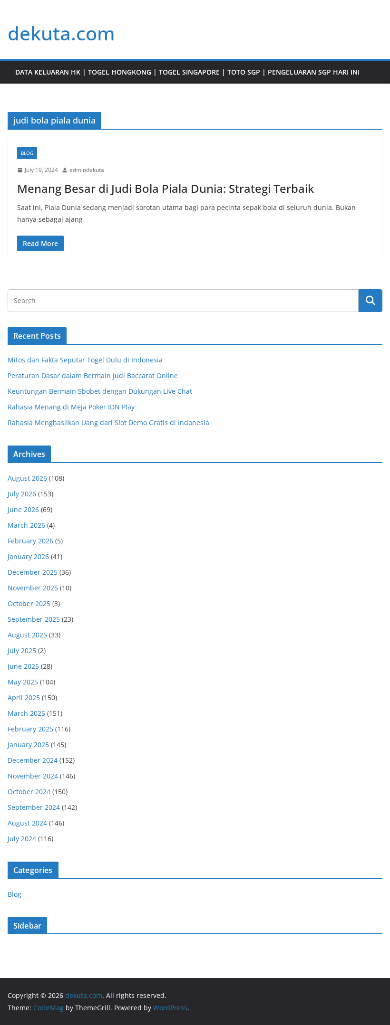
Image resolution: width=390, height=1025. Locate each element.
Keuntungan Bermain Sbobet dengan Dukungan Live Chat (100, 391)
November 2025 (33, 587)
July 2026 (22, 493)
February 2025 (30, 728)
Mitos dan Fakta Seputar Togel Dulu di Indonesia (85, 359)
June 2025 (23, 666)
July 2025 (22, 650)
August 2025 (27, 634)
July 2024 (22, 838)
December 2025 (33, 572)
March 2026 (26, 525)
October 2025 (29, 603)
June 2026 (23, 509)
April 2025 (24, 697)
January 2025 (28, 744)
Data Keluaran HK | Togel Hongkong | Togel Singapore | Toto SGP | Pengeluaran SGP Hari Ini (187, 71)
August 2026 (27, 478)
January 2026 (28, 556)
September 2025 (34, 619)
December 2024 (33, 760)
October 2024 (29, 791)
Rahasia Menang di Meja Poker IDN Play (71, 406)
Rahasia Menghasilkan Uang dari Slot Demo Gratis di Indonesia (108, 422)
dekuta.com (61, 33)
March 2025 (26, 713)
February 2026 (30, 540)
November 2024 (33, 775)
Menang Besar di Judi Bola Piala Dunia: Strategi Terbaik (165, 188)
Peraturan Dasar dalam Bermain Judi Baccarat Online (93, 375)
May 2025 (23, 681)
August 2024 (27, 822)
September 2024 (34, 807)
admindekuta (86, 170)
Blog (27, 153)
